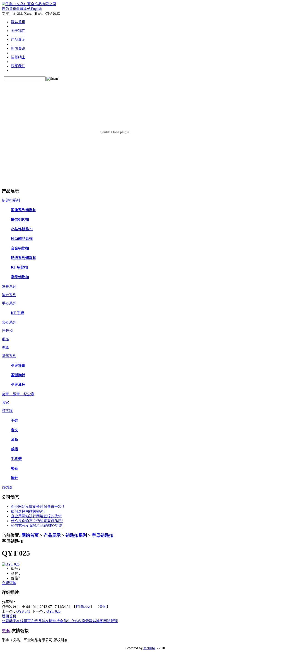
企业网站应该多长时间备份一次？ (38, 506)
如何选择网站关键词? (28, 511)
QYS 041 (23, 611)
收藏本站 (23, 9)
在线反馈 (38, 621)
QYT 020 (53, 611)
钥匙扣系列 (76, 535)
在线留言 (23, 621)
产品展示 (52, 535)
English (36, 9)
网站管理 (110, 621)
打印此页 (83, 607)
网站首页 (30, 535)
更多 (6, 630)
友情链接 (52, 621)
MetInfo (149, 648)
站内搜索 (81, 621)
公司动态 (9, 621)
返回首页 (9, 616)
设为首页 (9, 9)
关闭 (102, 607)
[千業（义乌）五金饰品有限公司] (29, 4)
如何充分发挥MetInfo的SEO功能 (36, 525)
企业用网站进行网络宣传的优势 (36, 516)
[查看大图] (10, 564)
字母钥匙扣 (102, 535)
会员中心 (67, 621)
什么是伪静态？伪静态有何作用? (37, 521)
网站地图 (96, 621)
